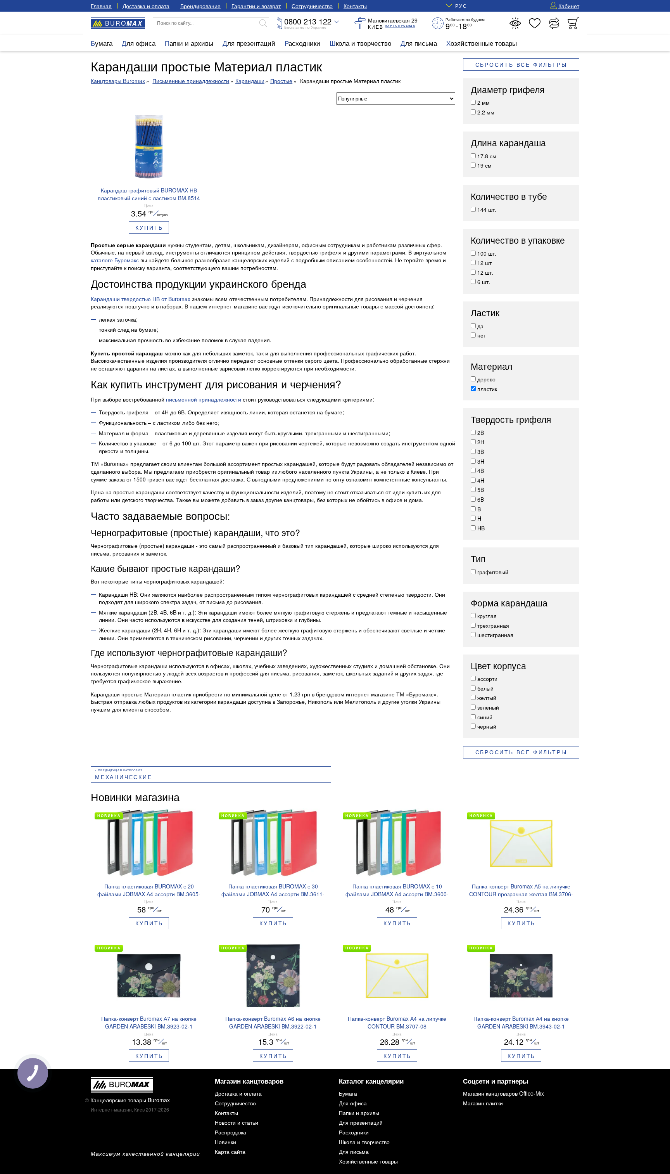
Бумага (101, 43)
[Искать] (263, 23)
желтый (486, 697)
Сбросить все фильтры (521, 64)
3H (480, 461)
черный (486, 726)
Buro (124, 23)
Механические (123, 777)
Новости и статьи (236, 1122)
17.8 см (486, 156)
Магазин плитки (483, 1103)
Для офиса (138, 43)
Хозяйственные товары (481, 43)
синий (484, 717)
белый (485, 688)
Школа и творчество (360, 43)
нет (481, 335)
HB (481, 528)
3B (480, 451)
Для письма (419, 43)
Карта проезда (400, 26)
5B (480, 489)
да (480, 326)
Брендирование (200, 6)
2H (480, 442)
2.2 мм (485, 112)
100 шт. (486, 253)
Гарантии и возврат (256, 6)
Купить (149, 227)
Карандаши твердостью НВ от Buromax (140, 299)
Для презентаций (249, 43)
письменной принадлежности (203, 399)
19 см (484, 165)
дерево (486, 379)
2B (480, 432)
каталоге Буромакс (115, 260)
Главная (101, 6)
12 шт (484, 263)
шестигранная (495, 635)
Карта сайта (230, 1151)
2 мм (483, 102)
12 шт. (485, 272)
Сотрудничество (312, 6)
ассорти (487, 678)
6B (480, 499)
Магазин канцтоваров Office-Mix (503, 1093)
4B (480, 470)
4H (480, 480)
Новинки (225, 1142)
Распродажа (230, 1132)
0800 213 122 (308, 21)
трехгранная (493, 625)
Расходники (302, 43)
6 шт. (483, 282)
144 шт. (486, 209)
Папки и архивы (189, 43)
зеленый (488, 707)
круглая (487, 616)
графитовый (492, 572)
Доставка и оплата (146, 6)
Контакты (355, 6)
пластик (487, 389)
